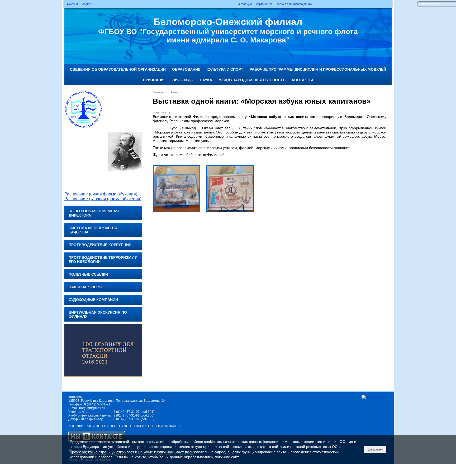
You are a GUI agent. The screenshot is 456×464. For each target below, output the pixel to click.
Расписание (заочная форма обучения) (102, 199)
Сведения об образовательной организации (118, 69)
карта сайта (264, 4)
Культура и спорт (225, 69)
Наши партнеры (85, 287)
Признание (154, 80)
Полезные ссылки (88, 274)
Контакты (302, 80)
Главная (158, 92)
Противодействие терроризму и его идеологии (103, 259)
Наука (206, 80)
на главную (244, 4)
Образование (186, 69)
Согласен (375, 449)
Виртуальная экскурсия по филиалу (98, 314)
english (86, 4)
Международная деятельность (252, 80)
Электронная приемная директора (94, 213)
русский (72, 4)
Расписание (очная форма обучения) (100, 194)
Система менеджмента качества (93, 230)
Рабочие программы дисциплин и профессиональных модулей (318, 69)
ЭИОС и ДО (182, 80)
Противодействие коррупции (100, 245)
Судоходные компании (93, 300)
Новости (176, 92)
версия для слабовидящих (294, 4)
